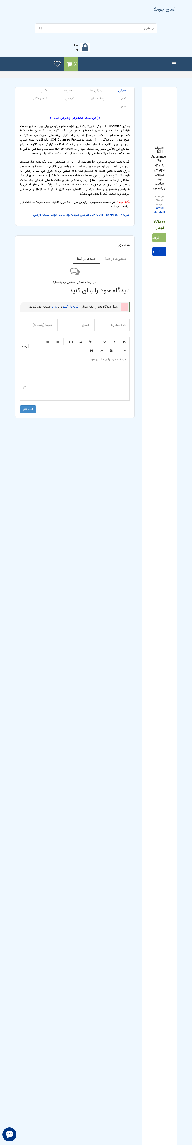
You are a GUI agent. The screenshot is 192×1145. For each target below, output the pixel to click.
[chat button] (9, 1134)
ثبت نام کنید (70, 306)
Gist (91, 350)
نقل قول (111, 350)
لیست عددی (47, 341)
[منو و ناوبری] (174, 64)
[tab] (122, 91)
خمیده (114, 341)
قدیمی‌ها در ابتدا (115, 258)
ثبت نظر (28, 409)
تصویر (80, 341)
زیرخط (104, 341)
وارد (54, 306)
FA (76, 45)
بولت (125, 350)
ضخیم (124, 341)
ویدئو (71, 341)
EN (76, 50)
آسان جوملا (165, 9)
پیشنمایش (154, 251)
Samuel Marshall (159, 210)
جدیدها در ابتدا (86, 258)
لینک (90, 341)
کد (101, 350)
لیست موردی (57, 341)
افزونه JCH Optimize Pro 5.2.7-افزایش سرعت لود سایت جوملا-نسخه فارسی (81, 214)
